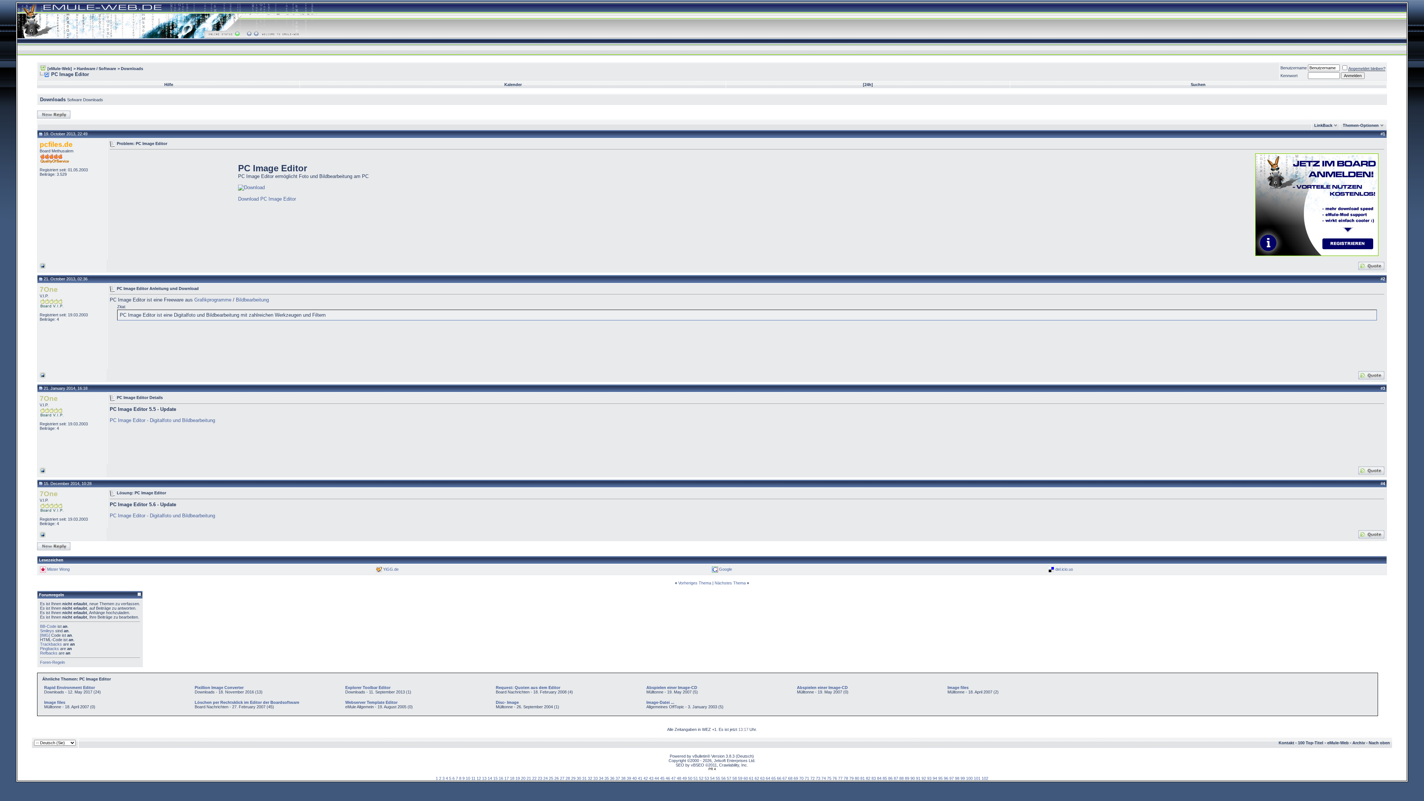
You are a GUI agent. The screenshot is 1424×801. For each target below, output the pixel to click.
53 (707, 778)
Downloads (132, 68)
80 (857, 778)
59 (740, 778)
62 (757, 778)
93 (929, 778)
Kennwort (1289, 75)
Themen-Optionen (1361, 125)
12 (479, 778)
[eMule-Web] (59, 68)
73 (818, 778)
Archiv (1358, 743)
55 (718, 778)
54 (712, 778)
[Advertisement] (172, 204)
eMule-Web (1338, 743)
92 (924, 778)
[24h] (868, 84)
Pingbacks (49, 648)
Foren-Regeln (52, 662)
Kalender (513, 84)
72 (812, 778)
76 (835, 778)
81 (862, 778)
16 (501, 778)
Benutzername (1293, 68)
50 (690, 778)
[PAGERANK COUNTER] (712, 769)
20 (523, 778)
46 (668, 778)
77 (840, 778)
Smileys (47, 631)
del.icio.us (1064, 569)
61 (751, 778)
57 (729, 778)
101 (977, 778)
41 (640, 778)
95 (940, 778)
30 (579, 778)
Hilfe (168, 84)
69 (796, 778)
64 (768, 778)
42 (645, 778)
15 (495, 778)
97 (951, 778)
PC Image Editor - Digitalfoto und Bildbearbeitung (162, 420)
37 (618, 778)
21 (529, 778)
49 (684, 778)
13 (484, 778)
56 (723, 778)
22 (534, 778)
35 (606, 778)
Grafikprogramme (212, 300)
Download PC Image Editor (267, 199)
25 (551, 778)
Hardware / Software (96, 68)
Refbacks (48, 653)
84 (879, 778)
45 (662, 778)
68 (790, 778)
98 (957, 778)
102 (985, 778)
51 (695, 778)
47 (673, 778)
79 (851, 778)
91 (918, 778)
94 (935, 778)
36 (612, 778)
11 (473, 778)
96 (946, 778)
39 (629, 778)
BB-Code (48, 626)
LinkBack (1323, 125)
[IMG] (45, 635)
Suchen (1198, 84)
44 (657, 778)
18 (512, 778)
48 (679, 778)
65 (773, 778)
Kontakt (1286, 743)
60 (746, 778)
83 (873, 778)
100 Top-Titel (1310, 743)
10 (468, 778)
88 (901, 778)
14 (490, 778)
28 (568, 778)
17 (506, 778)
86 (890, 778)
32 (590, 778)
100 (969, 778)
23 (540, 778)
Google (725, 569)
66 (779, 778)
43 (651, 778)
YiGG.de (391, 569)
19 (517, 778)
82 (868, 778)
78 (846, 778)
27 (562, 778)
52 (701, 778)
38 (623, 778)
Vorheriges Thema (694, 583)
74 (823, 778)
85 (885, 778)
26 (556, 778)
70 (801, 778)
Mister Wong (58, 569)
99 (962, 778)
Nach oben (1379, 743)
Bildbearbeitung (252, 300)
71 (807, 778)
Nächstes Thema (730, 583)
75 (829, 778)
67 (784, 778)
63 (762, 778)
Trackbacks (51, 644)
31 (584, 778)
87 (896, 778)
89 (907, 778)
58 (734, 778)
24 (545, 778)
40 (634, 778)
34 (601, 778)
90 (912, 778)
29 (573, 778)
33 (595, 778)
